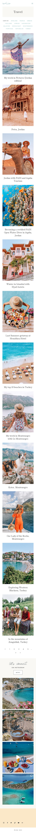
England (14, 20)
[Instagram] (3, 822)
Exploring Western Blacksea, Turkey (18, 589)
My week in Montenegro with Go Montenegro (18, 437)
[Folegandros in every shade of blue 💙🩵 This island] (18, 693)
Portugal (9, 28)
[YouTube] (18, 822)
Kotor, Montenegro (18, 487)
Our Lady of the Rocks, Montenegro (18, 537)
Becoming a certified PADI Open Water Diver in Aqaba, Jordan (18, 232)
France (22, 20)
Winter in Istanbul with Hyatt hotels (18, 285)
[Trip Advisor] (22, 822)
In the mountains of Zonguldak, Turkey (18, 640)
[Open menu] (32, 3)
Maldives (6, 26)
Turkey (28, 28)
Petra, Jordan (18, 129)
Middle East (16, 26)
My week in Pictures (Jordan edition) (18, 79)
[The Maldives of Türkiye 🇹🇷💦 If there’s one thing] (18, 789)
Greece (29, 20)
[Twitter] (11, 822)
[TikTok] (15, 822)
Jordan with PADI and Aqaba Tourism (18, 179)
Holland (9, 23)
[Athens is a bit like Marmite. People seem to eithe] (18, 725)
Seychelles (19, 28)
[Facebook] (7, 822)
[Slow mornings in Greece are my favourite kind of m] (18, 757)
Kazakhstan (26, 23)
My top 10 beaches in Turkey (18, 387)
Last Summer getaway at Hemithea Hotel (18, 337)
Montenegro (28, 26)
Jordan (17, 23)
